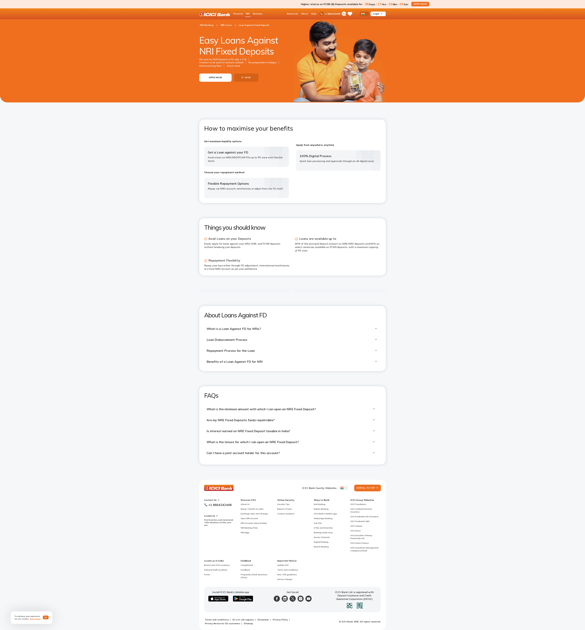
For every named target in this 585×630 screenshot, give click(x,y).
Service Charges (285, 579)
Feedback (245, 570)
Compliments (247, 565)
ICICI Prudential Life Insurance (364, 516)
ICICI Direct (355, 531)
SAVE (248, 77)
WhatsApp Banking (323, 518)
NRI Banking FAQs (249, 528)
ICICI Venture (356, 526)
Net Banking (319, 504)
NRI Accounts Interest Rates (254, 523)
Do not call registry (243, 619)
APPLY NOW (420, 4)
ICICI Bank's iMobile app (325, 513)
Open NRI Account (249, 518)
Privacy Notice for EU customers (222, 623)
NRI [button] (248, 13)
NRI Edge (245, 532)
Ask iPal (318, 523)
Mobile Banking (321, 509)
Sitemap (248, 623)
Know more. (35, 619)
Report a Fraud (284, 509)
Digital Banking (321, 542)
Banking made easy (323, 532)
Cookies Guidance (285, 513)
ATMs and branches (323, 528)
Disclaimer (263, 619)
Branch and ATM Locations (217, 565)
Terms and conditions (287, 570)
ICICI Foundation (358, 504)
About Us (245, 504)
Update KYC (283, 565)
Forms (207, 574)
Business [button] (257, 13)
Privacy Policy (280, 619)
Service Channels (322, 537)
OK (45, 617)
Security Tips (283, 504)
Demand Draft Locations (215, 570)
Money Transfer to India (252, 509)
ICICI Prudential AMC (360, 521)
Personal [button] (238, 13)
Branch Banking (321, 547)
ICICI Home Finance (359, 543)
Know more (233, 65)
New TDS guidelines (287, 574)
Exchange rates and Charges (254, 513)
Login (376, 13)
